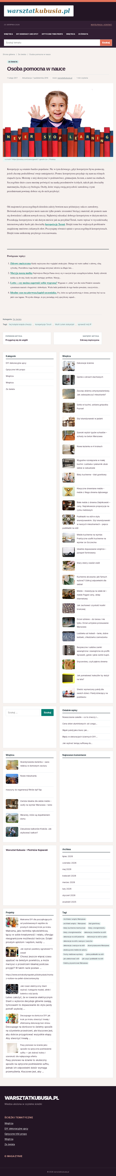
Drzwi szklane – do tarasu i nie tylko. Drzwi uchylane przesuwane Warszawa (93, 623)
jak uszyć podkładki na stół (92, 959)
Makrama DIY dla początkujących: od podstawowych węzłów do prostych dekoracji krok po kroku (36, 923)
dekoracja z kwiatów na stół (95, 932)
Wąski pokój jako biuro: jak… (75, 730)
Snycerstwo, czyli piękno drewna (92, 661)
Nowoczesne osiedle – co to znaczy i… (80, 717)
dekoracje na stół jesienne (74, 937)
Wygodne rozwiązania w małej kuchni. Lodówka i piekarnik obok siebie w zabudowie (92, 464)
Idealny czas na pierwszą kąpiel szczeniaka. (33, 292)
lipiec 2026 (67, 856)
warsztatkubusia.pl (65, 78)
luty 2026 (66, 889)
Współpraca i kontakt (101, 25)
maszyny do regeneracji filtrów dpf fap (24, 789)
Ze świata (83, 34)
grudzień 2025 (69, 902)
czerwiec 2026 (69, 863)
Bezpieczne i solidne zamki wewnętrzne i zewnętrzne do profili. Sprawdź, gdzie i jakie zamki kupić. (93, 651)
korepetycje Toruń (55, 224)
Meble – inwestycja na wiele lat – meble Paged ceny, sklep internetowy (92, 595)
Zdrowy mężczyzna (20, 263)
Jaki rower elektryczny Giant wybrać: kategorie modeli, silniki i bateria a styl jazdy (35, 990)
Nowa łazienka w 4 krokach (89, 446)
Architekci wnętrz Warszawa (74, 919)
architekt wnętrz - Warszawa (75, 924)
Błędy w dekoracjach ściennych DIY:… (80, 736)
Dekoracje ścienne (85, 363)
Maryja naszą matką (21, 273)
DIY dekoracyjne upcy (27, 34)
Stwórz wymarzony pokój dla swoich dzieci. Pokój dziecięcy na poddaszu (92, 693)
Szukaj (106, 42)
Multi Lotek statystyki (64, 324)
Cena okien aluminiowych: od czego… (79, 723)
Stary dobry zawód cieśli (88, 563)
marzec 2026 (68, 882)
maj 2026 (66, 869)
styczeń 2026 (68, 895)
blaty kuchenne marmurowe (74, 928)
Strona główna (9, 54)
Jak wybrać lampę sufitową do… (77, 743)
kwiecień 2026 (69, 875)
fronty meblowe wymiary (73, 954)
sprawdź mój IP (84, 324)
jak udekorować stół (71, 959)
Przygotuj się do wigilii (17, 340)
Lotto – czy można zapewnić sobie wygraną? (33, 283)
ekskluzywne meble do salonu (75, 950)
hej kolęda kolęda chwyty (20, 324)
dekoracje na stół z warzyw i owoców (78, 941)
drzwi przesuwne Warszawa (98, 945)
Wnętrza (8, 34)
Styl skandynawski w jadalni (90, 418)
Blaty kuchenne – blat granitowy (92, 474)
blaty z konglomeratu (96, 928)
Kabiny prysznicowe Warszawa (76, 963)
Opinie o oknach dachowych (90, 377)
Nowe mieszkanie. (28, 776)
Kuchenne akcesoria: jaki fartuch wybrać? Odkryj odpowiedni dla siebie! (92, 581)
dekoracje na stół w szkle (97, 937)
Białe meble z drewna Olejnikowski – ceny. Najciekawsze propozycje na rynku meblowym (93, 506)
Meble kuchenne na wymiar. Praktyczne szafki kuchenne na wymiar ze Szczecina (91, 538)
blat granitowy (94, 924)
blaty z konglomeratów (72, 932)
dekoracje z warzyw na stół (74, 945)
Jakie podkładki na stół (95, 954)
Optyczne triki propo (52, 34)
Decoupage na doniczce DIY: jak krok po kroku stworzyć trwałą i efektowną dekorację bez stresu (35, 1019)
